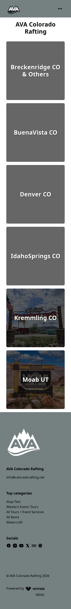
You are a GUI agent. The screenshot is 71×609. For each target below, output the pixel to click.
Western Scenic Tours (22, 507)
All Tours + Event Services (25, 512)
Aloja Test (13, 501)
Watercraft (14, 522)
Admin (40, 594)
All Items (12, 517)
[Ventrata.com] (34, 588)
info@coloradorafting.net (25, 477)
